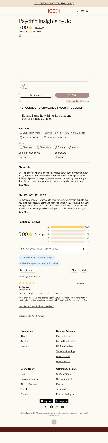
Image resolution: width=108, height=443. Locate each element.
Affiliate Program (29, 384)
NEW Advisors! (63, 356)
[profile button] (87, 11)
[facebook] (51, 408)
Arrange (37, 95)
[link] (39, 27)
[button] (74, 270)
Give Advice (26, 389)
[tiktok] (56, 408)
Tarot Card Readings (65, 351)
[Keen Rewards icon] (82, 11)
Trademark (61, 389)
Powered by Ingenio (65, 394)
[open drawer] (20, 11)
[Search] (77, 11)
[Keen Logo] (53, 11)
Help (23, 374)
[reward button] (82, 11)
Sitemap (25, 394)
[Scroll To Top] (54, 422)
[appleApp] (46, 402)
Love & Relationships (66, 341)
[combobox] (28, 270)
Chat (74, 95)
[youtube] (62, 408)
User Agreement (64, 379)
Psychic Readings (64, 336)
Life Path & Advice (36, 316)
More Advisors (63, 361)
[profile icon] (87, 11)
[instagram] (46, 408)
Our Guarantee (63, 374)
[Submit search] (84, 249)
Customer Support (30, 379)
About (24, 336)
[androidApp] (61, 402)
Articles (24, 341)
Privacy (59, 384)
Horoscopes (26, 346)
